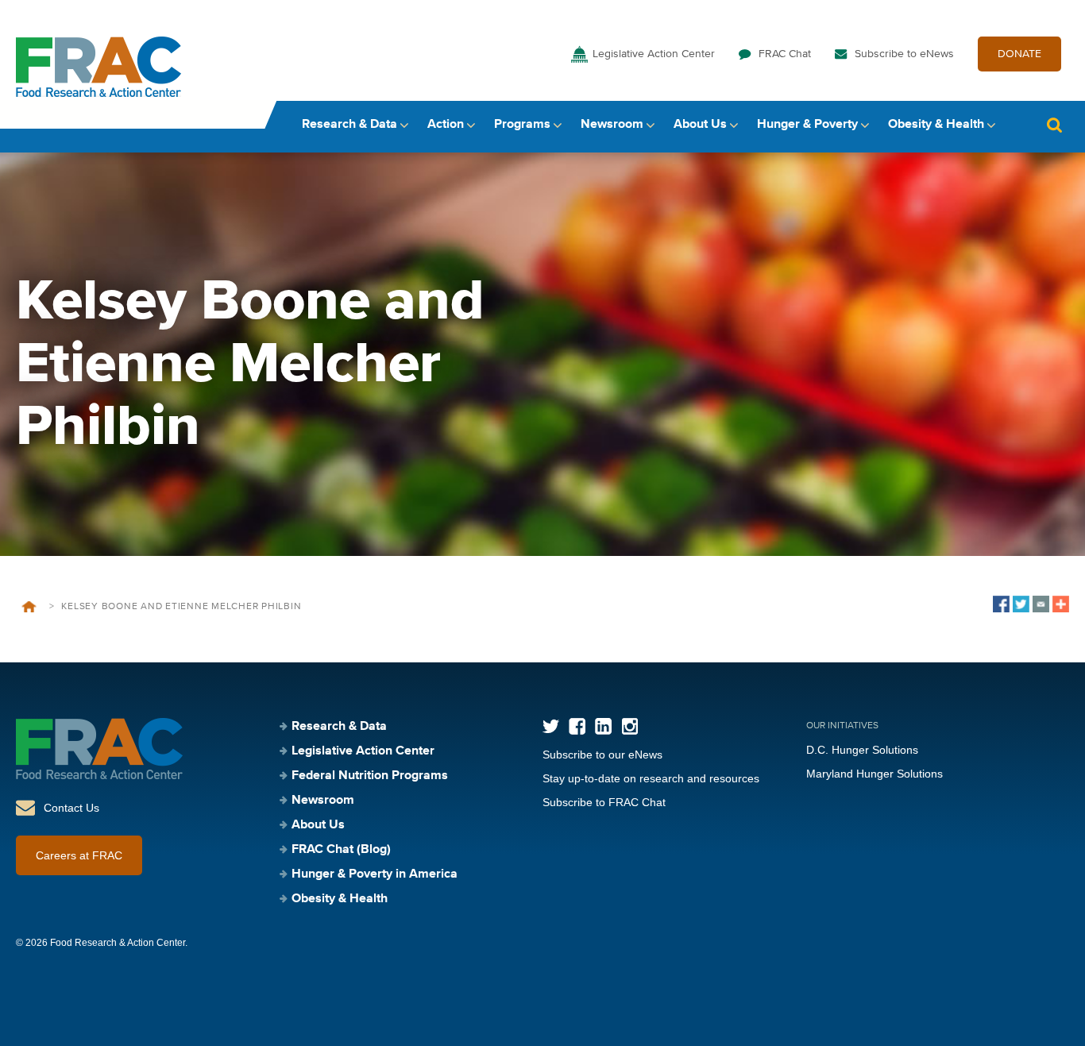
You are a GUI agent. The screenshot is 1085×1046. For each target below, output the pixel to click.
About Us (700, 124)
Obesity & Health (936, 124)
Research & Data (349, 124)
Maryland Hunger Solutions (874, 773)
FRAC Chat (785, 54)
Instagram (629, 726)
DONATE (1019, 54)
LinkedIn (603, 726)
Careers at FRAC (79, 855)
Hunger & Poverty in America (375, 874)
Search (1054, 125)
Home (29, 607)
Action (445, 124)
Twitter (550, 726)
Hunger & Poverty (807, 124)
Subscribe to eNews (904, 54)
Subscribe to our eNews (602, 754)
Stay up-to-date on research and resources (650, 778)
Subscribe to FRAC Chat (604, 802)
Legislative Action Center (654, 54)
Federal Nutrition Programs (370, 776)
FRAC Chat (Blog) (341, 849)
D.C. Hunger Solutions (862, 749)
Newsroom (612, 124)
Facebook (577, 726)
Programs (522, 124)
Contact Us (71, 807)
